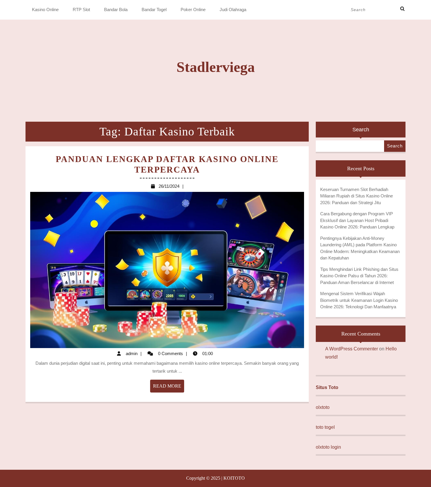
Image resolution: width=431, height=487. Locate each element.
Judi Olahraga (233, 9)
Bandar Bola (116, 9)
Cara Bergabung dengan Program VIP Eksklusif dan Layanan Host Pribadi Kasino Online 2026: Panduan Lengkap (357, 220)
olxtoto (323, 407)
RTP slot (81, 9)
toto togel (325, 427)
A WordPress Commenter (351, 348)
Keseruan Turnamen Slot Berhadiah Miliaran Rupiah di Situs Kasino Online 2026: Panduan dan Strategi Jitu (356, 196)
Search (360, 129)
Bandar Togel (154, 9)
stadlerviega (216, 67)
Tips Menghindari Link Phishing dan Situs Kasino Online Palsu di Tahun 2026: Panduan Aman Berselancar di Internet (359, 276)
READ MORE (168, 388)
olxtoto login (328, 447)
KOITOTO (234, 478)
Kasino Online (45, 9)
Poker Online (193, 9)
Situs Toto (327, 387)
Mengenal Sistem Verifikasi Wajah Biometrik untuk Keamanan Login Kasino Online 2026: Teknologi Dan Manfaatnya (359, 300)
